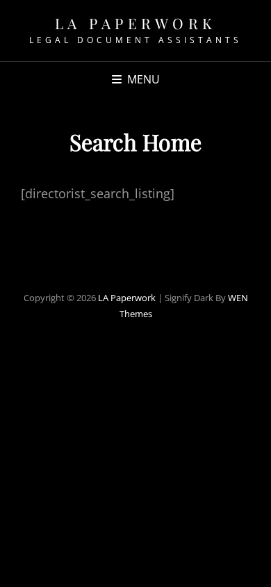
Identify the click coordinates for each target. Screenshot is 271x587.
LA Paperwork (136, 23)
